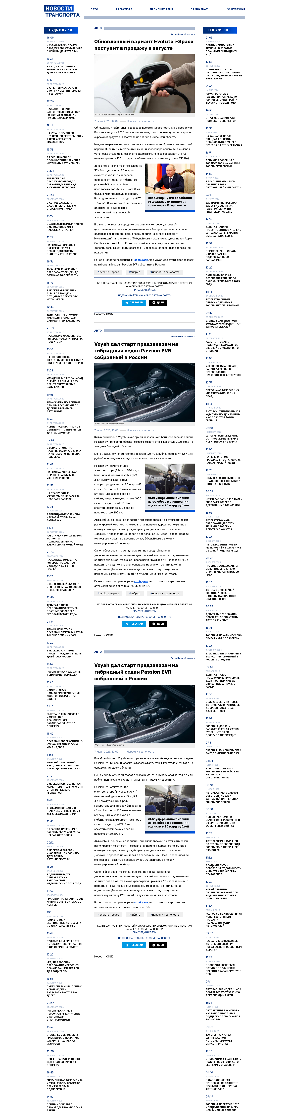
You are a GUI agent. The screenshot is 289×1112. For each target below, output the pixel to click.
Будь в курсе (61, 30)
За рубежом (236, 9)
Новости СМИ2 (104, 314)
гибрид (135, 272)
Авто (94, 9)
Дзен (160, 302)
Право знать (200, 9)
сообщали (141, 259)
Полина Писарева (186, 34)
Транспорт (124, 9)
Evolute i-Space (109, 272)
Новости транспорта (165, 272)
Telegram (136, 302)
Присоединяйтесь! (144, 290)
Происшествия (161, 9)
